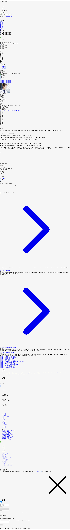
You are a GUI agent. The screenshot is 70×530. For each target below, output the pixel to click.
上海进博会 (4, 417)
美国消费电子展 (4, 423)
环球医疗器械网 (4, 456)
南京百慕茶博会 (4, 421)
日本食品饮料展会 (5, 422)
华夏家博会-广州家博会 (6, 435)
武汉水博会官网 (4, 466)
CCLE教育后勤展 (5, 459)
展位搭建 (1, 26)
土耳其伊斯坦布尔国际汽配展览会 (7, 439)
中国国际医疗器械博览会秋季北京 (7, 437)
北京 (6, 16)
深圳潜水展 (10, 110)
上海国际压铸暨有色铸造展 (6, 457)
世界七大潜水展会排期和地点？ (5, 270)
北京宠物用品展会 (5, 413)
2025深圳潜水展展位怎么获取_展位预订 (6, 359)
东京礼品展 (4, 415)
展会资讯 (1, 24)
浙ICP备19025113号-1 (37, 471)
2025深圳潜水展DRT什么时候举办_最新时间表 (8, 360)
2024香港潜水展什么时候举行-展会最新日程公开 (8, 363)
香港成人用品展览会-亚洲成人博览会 (8, 436)
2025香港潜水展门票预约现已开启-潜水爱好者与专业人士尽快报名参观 (12, 361)
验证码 (1, 506)
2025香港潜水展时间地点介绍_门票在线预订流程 (8, 352)
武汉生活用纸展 (4, 427)
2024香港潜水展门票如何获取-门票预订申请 (7, 367)
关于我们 (1, 28)
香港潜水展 (2, 110)
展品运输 (1, 27)
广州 (9, 16)
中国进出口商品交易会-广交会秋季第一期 (9, 430)
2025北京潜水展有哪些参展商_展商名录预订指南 (8, 347)
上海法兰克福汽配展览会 (6, 416)
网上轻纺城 (4, 454)
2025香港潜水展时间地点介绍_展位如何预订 (7, 358)
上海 (8, 16)
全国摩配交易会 (4, 419)
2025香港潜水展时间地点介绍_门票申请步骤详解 (8, 357)
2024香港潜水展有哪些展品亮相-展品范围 (7, 366)
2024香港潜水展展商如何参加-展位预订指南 (7, 365)
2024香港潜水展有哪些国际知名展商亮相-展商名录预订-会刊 (10, 364)
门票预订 (3, 67)
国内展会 (1, 23)
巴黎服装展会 (4, 414)
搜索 (10, 14)
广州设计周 (4, 462)
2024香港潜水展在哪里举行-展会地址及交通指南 (8, 362)
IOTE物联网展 (4, 460)
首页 (1, 21)
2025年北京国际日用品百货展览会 (7, 465)
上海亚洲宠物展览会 (5, 431)
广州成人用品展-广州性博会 (6, 432)
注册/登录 (1, 507)
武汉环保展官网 (4, 467)
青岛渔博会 (4, 418)
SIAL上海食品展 (4, 424)
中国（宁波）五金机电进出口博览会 (8, 463)
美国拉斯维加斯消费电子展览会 (7, 438)
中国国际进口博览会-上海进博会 (7, 434)
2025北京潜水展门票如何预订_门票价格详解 (7, 356)
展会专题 (1, 25)
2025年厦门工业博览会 (6, 464)
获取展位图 (2, 178)
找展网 (3, 455)
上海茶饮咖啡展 (4, 420)
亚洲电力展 (4, 461)
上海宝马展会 (4, 426)
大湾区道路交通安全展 (6, 458)
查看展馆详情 (2, 186)
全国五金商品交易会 (5, 453)
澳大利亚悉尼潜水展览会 (16, 110)
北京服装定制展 (4, 425)
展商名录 (3, 68)
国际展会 (1, 22)
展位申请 (3, 66)
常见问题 (1, 29)
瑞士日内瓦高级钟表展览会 (6, 433)
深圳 (11, 16)
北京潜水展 (6, 110)
